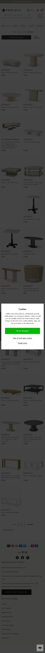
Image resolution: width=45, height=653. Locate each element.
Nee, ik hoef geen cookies (22, 338)
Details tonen (22, 343)
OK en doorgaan (22, 331)
